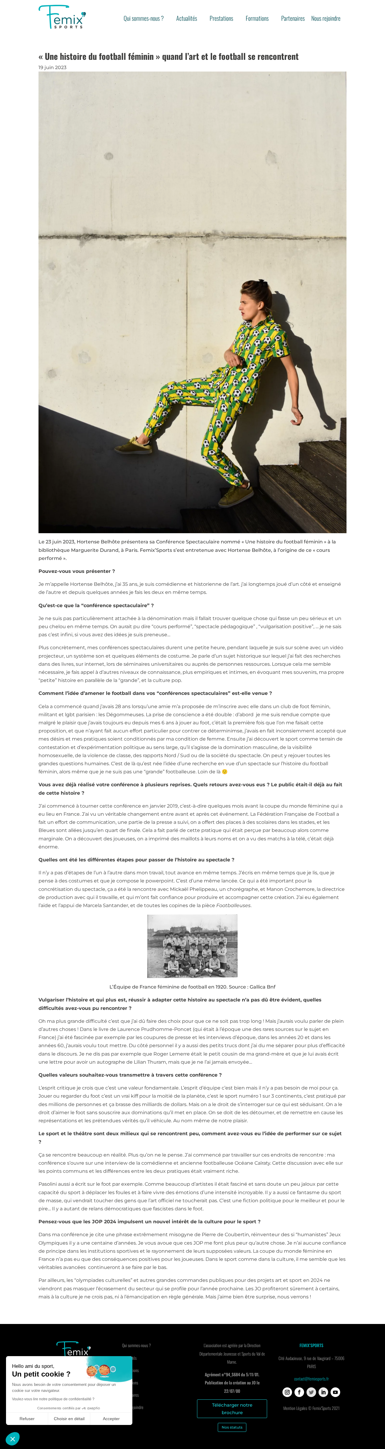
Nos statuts (232, 1427)
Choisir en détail (69, 1418)
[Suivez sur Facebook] (299, 1392)
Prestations (221, 19)
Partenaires (293, 19)
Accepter (111, 1418)
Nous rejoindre (325, 19)
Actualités (186, 19)
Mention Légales (295, 1408)
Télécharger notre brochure (232, 1409)
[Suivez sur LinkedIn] (323, 1392)
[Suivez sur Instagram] (287, 1392)
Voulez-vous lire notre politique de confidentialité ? (53, 1399)
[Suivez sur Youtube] (335, 1392)
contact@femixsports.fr (311, 1378)
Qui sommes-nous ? (144, 19)
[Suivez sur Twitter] (311, 1392)
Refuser (27, 1418)
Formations (257, 19)
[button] (12, 1439)
